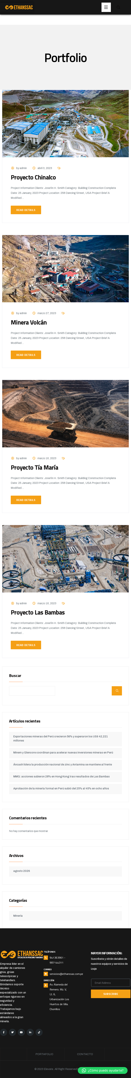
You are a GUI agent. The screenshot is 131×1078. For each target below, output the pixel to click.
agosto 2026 (21, 870)
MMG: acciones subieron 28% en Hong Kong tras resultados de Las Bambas (61, 776)
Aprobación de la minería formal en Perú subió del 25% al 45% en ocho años (61, 788)
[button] (103, 1070)
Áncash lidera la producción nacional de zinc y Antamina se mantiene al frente (62, 764)
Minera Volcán (29, 322)
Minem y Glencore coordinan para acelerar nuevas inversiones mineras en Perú (63, 752)
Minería (18, 915)
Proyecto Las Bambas (38, 612)
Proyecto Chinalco (33, 177)
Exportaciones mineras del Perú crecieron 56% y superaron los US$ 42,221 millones (60, 738)
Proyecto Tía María (34, 467)
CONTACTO (85, 1054)
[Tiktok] (39, 1032)
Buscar (15, 676)
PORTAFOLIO (44, 1054)
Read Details (25, 210)
